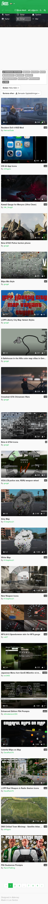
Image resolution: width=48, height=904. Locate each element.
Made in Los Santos (9, 900)
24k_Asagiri (8, 207)
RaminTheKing (9, 867)
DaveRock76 (9, 752)
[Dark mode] (41, 10)
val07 (6, 637)
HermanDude (9, 130)
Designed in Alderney (10, 897)
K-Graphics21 (9, 521)
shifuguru (7, 168)
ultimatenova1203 (10, 714)
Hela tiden (10, 87)
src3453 (7, 675)
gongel (6, 245)
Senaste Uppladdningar (20, 93)
